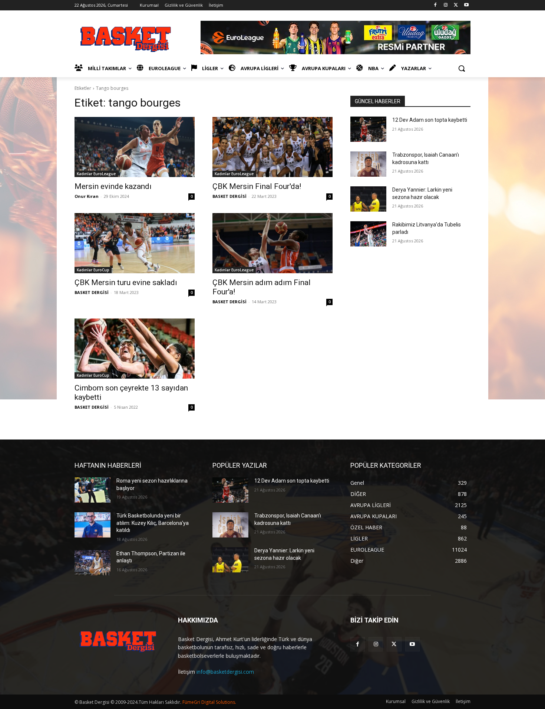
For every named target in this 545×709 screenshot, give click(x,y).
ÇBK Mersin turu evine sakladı (126, 282)
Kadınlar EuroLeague (96, 173)
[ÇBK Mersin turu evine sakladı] (135, 243)
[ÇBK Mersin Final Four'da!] (272, 147)
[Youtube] (466, 5)
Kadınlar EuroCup (93, 269)
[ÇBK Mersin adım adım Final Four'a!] (272, 243)
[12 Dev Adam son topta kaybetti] (368, 129)
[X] (456, 5)
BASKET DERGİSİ (229, 196)
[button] (461, 68)
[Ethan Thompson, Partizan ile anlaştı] (92, 562)
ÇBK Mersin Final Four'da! (256, 186)
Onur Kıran (87, 196)
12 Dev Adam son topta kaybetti (429, 120)
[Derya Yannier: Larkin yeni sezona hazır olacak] (368, 199)
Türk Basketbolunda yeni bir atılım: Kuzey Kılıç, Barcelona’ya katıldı (152, 523)
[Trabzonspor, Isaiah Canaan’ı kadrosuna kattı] (368, 164)
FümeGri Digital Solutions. (209, 702)
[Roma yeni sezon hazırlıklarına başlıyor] (92, 490)
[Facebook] (435, 5)
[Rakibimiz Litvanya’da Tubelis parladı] (368, 233)
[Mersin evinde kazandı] (135, 147)
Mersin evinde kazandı (113, 186)
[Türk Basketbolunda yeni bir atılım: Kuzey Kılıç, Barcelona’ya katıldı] (92, 525)
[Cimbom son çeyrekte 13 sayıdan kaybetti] (135, 348)
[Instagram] (446, 5)
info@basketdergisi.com (225, 671)
